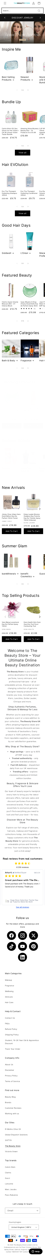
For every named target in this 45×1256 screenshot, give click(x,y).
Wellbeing (9, 991)
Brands (8, 1102)
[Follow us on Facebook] (11, 935)
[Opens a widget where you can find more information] (35, 1252)
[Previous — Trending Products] (5, 403)
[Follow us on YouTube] (22, 946)
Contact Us (10, 1018)
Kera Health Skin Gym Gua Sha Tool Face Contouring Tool (32, 624)
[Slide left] (17, 90)
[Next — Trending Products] (40, 403)
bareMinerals (9, 573)
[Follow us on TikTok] (11, 946)
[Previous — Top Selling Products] (5, 617)
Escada (6, 468)
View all (22, 152)
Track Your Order (12, 1049)
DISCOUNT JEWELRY (22, 17)
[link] (22, 901)
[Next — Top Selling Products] (40, 617)
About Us (9, 1064)
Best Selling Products (8, 78)
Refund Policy (11, 1029)
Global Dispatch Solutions (16, 1135)
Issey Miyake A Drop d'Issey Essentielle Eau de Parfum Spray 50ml (29, 304)
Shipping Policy (12, 1035)
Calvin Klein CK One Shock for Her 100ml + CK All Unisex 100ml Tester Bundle (10, 131)
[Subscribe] (37, 1211)
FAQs (7, 1023)
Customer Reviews (13, 1108)
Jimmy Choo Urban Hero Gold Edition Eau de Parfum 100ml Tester (11, 516)
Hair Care (9, 1002)
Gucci (7, 1178)
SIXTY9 (8, 1140)
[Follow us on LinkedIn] (22, 957)
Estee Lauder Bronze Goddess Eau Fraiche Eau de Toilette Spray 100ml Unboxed (32, 517)
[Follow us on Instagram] (22, 935)
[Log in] (33, 3)
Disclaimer (9, 1070)
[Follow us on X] (33, 935)
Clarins (8, 1173)
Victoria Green (11, 1151)
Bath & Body (8, 360)
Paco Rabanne (11, 1195)
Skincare (9, 997)
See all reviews (22, 907)
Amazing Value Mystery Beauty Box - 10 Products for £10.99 (30, 130)
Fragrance (26, 360)
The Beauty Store (12, 1146)
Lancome (9, 1184)
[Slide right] (28, 90)
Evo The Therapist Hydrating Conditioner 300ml (29, 193)
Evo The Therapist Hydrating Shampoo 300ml (9, 193)
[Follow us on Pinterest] (33, 946)
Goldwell (6, 253)
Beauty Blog (10, 1097)
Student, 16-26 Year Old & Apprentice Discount (22, 1041)
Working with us (12, 1113)
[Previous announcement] (4, 17)
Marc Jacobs (10, 1189)
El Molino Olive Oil (13, 1129)
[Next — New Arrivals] (40, 509)
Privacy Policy (11, 1076)
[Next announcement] (40, 17)
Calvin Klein (10, 1167)
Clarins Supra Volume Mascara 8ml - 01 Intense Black (10, 304)
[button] (5, 3)
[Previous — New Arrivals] (5, 509)
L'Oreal (24, 253)
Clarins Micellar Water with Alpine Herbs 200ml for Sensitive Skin (33, 411)
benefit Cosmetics (26, 575)
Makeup (8, 980)
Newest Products (25, 78)
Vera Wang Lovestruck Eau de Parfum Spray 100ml (10, 624)
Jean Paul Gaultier (26, 469)
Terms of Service (12, 1081)
